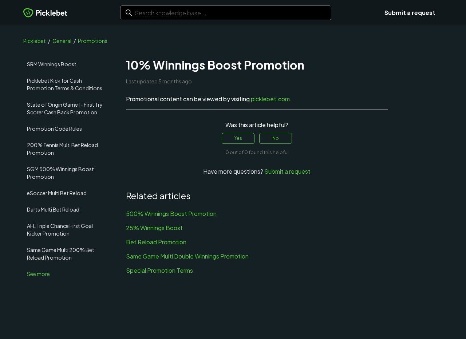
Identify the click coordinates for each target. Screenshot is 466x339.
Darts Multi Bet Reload (53, 209)
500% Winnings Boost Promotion (171, 213)
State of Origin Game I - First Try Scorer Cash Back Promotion (65, 108)
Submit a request (409, 12)
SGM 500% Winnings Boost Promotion (60, 173)
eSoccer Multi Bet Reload (57, 193)
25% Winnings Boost (154, 228)
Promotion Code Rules (54, 128)
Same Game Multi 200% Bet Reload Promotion (60, 254)
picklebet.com (270, 99)
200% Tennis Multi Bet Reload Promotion (62, 149)
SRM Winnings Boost (51, 64)
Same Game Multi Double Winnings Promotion (187, 256)
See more (38, 274)
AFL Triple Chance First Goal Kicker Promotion (60, 229)
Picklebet (34, 41)
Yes (238, 138)
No (275, 138)
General (61, 41)
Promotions (92, 41)
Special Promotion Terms (159, 270)
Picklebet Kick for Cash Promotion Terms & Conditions (64, 84)
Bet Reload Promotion (156, 242)
